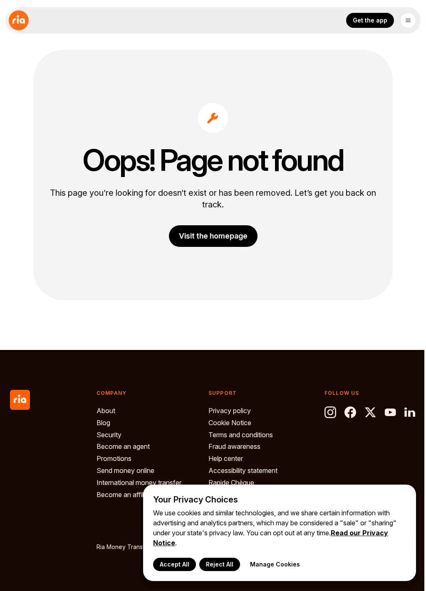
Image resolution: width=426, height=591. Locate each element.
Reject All (219, 564)
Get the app (370, 20)
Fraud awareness (234, 446)
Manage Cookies (275, 564)
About (106, 410)
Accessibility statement (242, 470)
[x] (370, 412)
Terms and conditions (240, 435)
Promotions (114, 458)
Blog (103, 423)
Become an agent (123, 446)
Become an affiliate (125, 494)
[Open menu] (408, 20)
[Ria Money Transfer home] (19, 20)
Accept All (174, 564)
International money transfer (139, 482)
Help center (225, 458)
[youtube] (390, 412)
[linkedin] (410, 412)
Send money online (125, 470)
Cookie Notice (229, 423)
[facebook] (350, 412)
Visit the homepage (213, 235)
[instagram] (330, 412)
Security (109, 435)
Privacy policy (229, 410)
